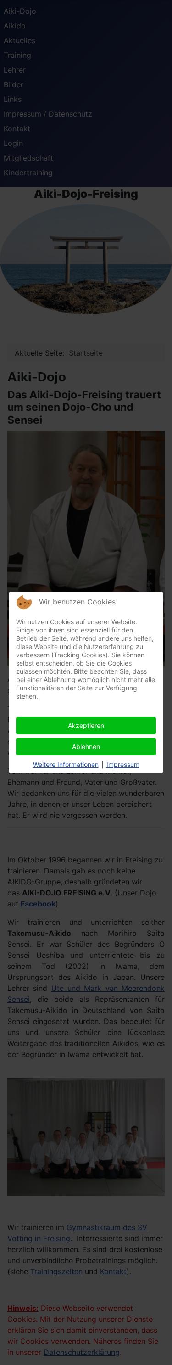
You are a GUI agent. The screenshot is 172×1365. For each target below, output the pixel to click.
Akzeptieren (86, 725)
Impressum (122, 764)
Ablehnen (86, 746)
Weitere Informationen (66, 764)
